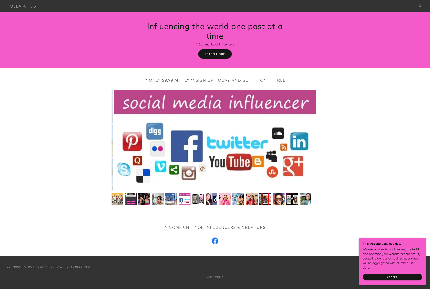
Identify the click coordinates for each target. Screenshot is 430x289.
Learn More (215, 54)
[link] (21, 6)
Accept (392, 276)
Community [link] (215, 276)
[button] (420, 6)
